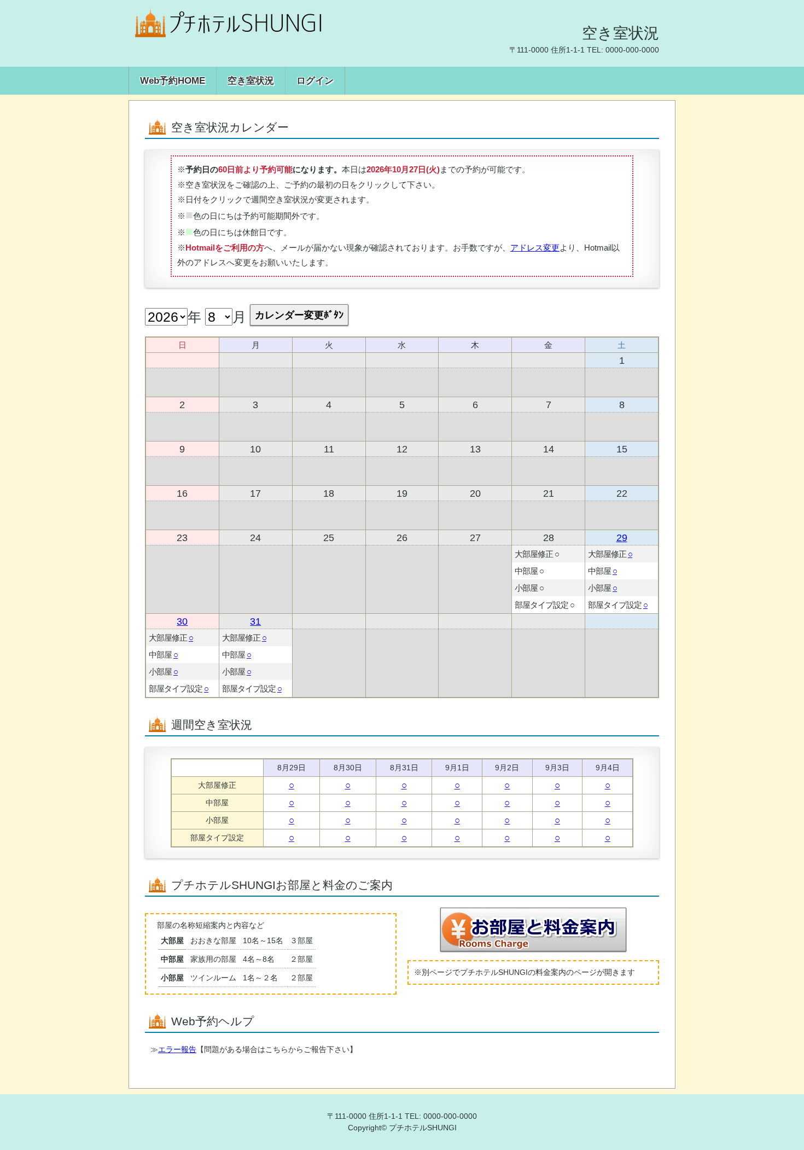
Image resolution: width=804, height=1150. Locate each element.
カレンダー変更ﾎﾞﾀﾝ (299, 315)
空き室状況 (251, 80)
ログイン (315, 80)
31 (255, 621)
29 (621, 537)
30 (182, 621)
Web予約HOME (172, 80)
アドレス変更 (535, 247)
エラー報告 (177, 1049)
